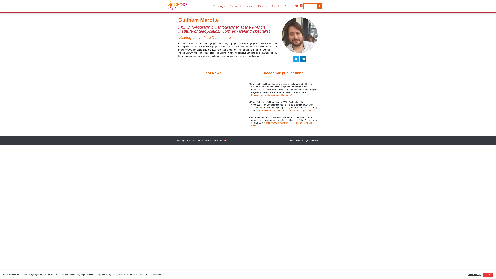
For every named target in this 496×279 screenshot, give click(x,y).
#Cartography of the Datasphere (204, 38)
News (249, 6)
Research (236, 6)
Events (262, 6)
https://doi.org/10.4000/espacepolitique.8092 (271, 95)
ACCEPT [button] (487, 275)
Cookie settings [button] (474, 275)
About (275, 6)
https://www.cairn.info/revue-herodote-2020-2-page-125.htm (286, 110)
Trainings (219, 6)
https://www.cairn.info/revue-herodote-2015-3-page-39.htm (282, 124)
